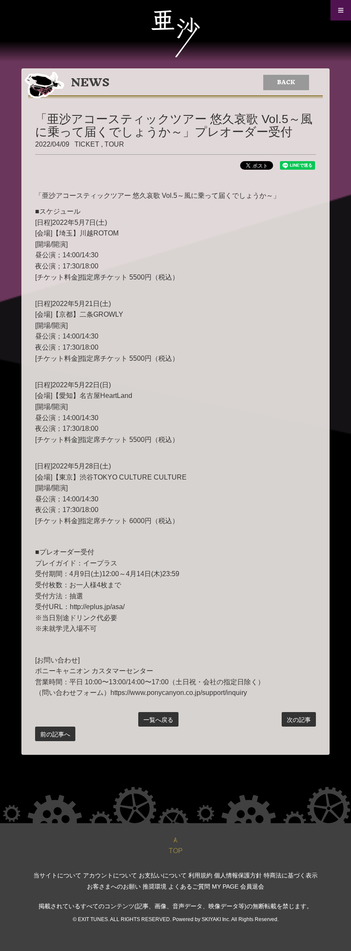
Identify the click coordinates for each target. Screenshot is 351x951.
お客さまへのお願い (114, 886)
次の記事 (299, 719)
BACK (286, 82)
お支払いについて (163, 875)
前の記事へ (55, 734)
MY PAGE (225, 886)
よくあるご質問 (189, 886)
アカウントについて (110, 875)
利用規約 (200, 875)
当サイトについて (57, 875)
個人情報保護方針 (238, 875)
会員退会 (252, 886)
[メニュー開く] (340, 10)
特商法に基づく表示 (291, 875)
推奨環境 (155, 886)
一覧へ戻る (158, 719)
